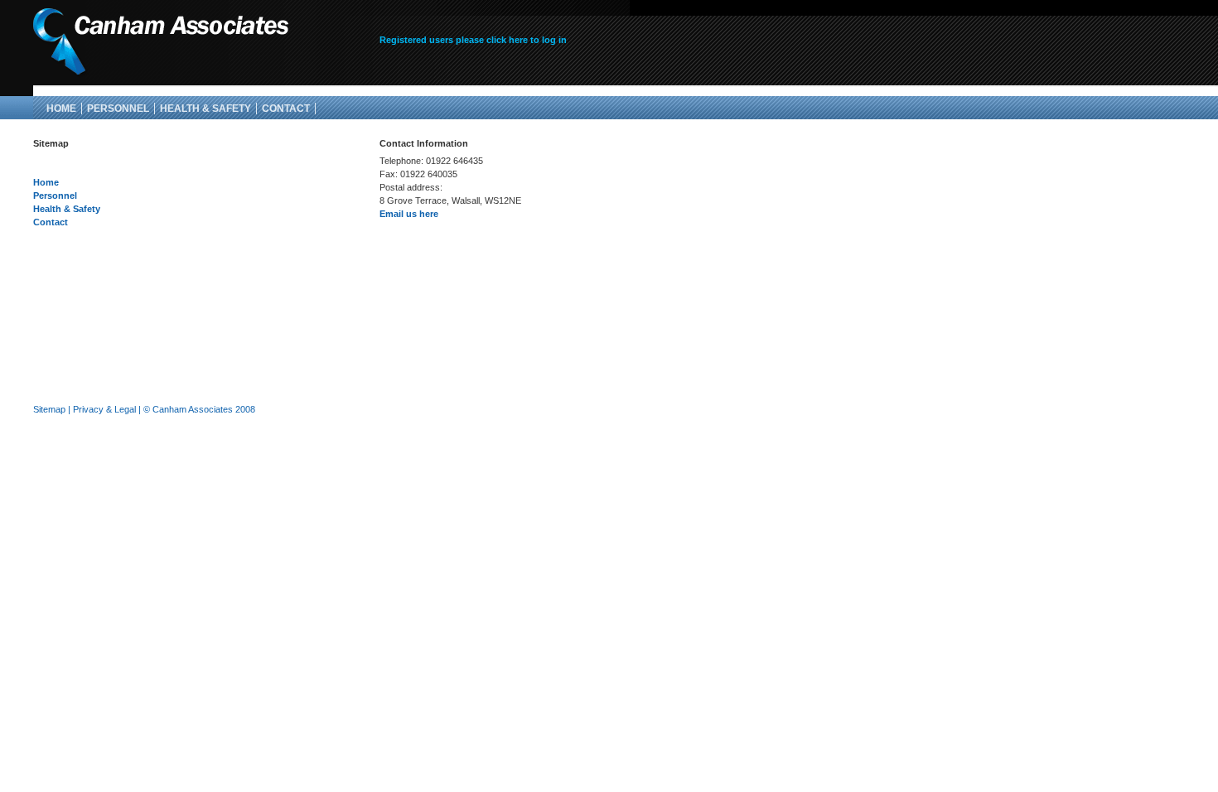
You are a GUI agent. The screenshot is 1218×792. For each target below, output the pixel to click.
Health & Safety (205, 108)
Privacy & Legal (104, 409)
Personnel (118, 108)
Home (61, 108)
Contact (286, 108)
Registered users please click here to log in (473, 40)
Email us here (408, 214)
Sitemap (49, 409)
